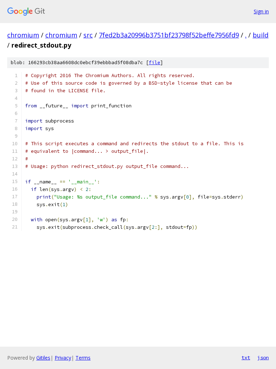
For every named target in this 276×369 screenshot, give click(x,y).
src (88, 35)
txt (246, 357)
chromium (23, 35)
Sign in (261, 11)
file (154, 62)
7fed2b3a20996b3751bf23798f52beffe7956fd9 (169, 35)
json (263, 357)
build (260, 35)
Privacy (63, 357)
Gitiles (43, 357)
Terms (83, 357)
